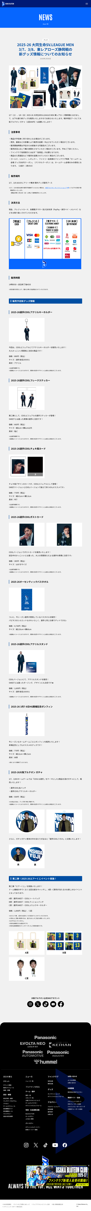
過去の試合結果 (8, 1116)
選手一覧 (28, 1095)
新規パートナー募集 (32, 1130)
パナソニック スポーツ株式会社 (12, 1207)
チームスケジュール (9, 1106)
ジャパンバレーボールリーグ (76, 1106)
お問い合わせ (72, 1083)
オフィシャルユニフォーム (34, 1105)
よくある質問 (72, 1080)
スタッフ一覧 (30, 1098)
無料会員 (50, 1084)
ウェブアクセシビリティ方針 (41, 1204)
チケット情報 (7, 1085)
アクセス (6, 1103)
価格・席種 (6, 1090)
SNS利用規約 (7, 1204)
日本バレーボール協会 (74, 1104)
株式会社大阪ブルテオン (75, 1092)
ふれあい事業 (30, 1119)
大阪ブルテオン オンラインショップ (56, 188)
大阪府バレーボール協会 (75, 1109)
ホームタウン (30, 1116)
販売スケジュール (8, 1088)
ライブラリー (7, 1114)
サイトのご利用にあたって (22, 1204)
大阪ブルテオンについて (33, 1100)
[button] (86, 3)
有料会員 (50, 1081)
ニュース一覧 (29, 1081)
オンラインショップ (54, 1094)
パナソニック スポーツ (74, 1101)
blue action (30, 1114)
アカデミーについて (54, 1107)
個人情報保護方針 (57, 1204)
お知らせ (50, 1114)
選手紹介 (50, 1112)
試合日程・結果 (8, 1098)
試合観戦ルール (8, 1111)
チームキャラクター (32, 1103)
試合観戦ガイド (8, 1109)
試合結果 (50, 1109)
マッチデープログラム (10, 1101)
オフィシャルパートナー (33, 1127)
